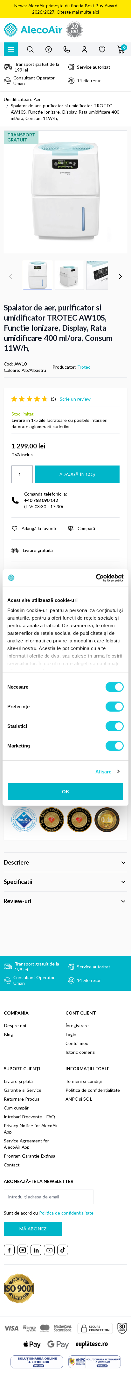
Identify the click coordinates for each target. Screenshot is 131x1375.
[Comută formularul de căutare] (30, 49)
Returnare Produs (21, 1099)
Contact (11, 1164)
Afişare (103, 771)
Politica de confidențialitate (93, 1090)
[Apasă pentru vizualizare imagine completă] (65, 192)
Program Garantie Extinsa (29, 1156)
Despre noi (15, 1025)
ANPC (72, 1099)
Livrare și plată (18, 1081)
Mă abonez (32, 1228)
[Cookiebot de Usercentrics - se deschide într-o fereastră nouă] (96, 578)
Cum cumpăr (16, 1107)
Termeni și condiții (84, 1081)
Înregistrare (77, 1025)
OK (65, 791)
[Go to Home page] (65, 30)
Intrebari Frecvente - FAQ (29, 1116)
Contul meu (77, 1043)
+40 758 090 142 (41, 500)
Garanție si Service (22, 1090)
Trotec (83, 367)
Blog (8, 1034)
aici (96, 12)
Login (71, 1034)
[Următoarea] (120, 276)
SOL (87, 1099)
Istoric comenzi (80, 1052)
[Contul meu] (84, 49)
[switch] (115, 707)
